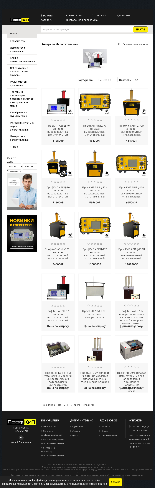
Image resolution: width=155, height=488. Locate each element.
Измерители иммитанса (17, 49)
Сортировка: (86, 80)
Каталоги (46, 20)
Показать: (125, 80)
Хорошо (115, 482)
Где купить (124, 15)
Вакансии (47, 15)
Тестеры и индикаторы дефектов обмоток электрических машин (21, 98)
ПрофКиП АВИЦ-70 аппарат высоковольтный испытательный (58, 130)
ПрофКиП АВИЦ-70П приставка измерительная (94, 314)
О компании (49, 426)
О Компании (74, 15)
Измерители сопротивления (19, 138)
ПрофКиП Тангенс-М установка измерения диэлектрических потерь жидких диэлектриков (58, 379)
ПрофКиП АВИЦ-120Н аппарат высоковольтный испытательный (131, 254)
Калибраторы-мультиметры (18, 114)
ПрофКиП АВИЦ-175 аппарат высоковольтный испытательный (58, 315)
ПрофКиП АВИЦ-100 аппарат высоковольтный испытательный (131, 192)
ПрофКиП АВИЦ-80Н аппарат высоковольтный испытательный (94, 192)
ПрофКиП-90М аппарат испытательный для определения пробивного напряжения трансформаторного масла (131, 382)
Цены (75, 435)
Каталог (14, 33)
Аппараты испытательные (135, 44)
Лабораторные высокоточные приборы (19, 72)
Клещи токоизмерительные (22, 59)
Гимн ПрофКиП (109, 435)
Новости (106, 426)
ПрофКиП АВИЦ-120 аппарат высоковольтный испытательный (94, 254)
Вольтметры (17, 41)
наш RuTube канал (21, 442)
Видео (105, 431)
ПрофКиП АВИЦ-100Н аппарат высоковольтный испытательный (58, 254)
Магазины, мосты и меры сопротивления (22, 126)
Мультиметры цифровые (18, 83)
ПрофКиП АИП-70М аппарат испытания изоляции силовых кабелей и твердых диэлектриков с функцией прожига (131, 318)
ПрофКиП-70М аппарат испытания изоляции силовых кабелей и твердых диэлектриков (94, 377)
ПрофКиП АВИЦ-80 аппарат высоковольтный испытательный (58, 192)
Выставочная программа (82, 20)
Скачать (76, 431)
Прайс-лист (99, 15)
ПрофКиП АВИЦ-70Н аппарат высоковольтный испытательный (131, 130)
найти (140, 29)
